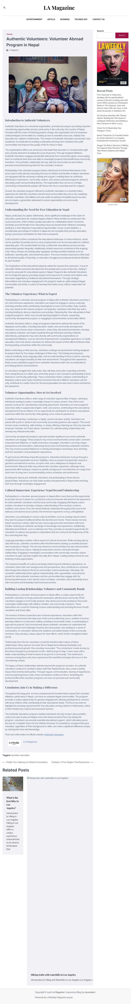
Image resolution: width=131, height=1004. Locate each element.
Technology (81, 19)
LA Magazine (59, 7)
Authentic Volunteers (54, 734)
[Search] (4, 8)
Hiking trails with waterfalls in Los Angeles (53, 974)
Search (100, 31)
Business (64, 19)
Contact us (99, 19)
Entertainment (34, 19)
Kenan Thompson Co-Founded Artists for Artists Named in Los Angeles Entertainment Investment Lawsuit (112, 138)
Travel (9, 34)
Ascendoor (90, 992)
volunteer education (20, 755)
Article (51, 19)
